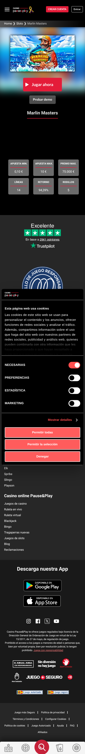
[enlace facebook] (37, 621)
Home (8, 23)
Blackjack (10, 521)
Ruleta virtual (12, 515)
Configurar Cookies (55, 719)
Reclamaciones (14, 550)
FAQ (72, 725)
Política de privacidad (53, 712)
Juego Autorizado (41, 725)
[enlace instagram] (28, 621)
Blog (7, 544)
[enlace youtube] (56, 621)
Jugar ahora (42, 84)
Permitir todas (42, 432)
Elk (6, 468)
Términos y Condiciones (26, 719)
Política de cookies (14, 725)
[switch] (74, 378)
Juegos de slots (14, 538)
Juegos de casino (15, 503)
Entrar (77, 9)
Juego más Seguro (24, 712)
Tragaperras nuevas (17, 532)
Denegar (42, 456)
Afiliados (42, 732)
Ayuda (60, 725)
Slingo (8, 480)
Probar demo (42, 99)
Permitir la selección (42, 444)
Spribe (8, 474)
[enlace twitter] (47, 621)
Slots (19, 23)
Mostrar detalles (60, 420)
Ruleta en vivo (13, 509)
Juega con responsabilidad (48, 650)
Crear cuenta (57, 9)
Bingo (8, 526)
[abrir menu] (7, 9)
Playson (9, 485)
